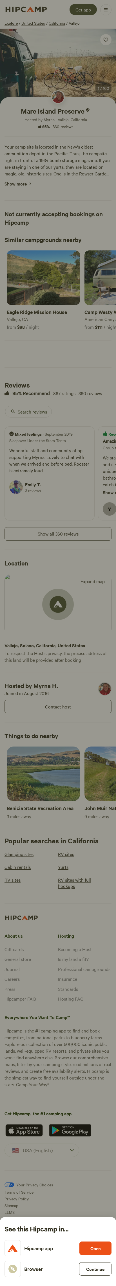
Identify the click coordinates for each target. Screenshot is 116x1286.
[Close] (58, 643)
